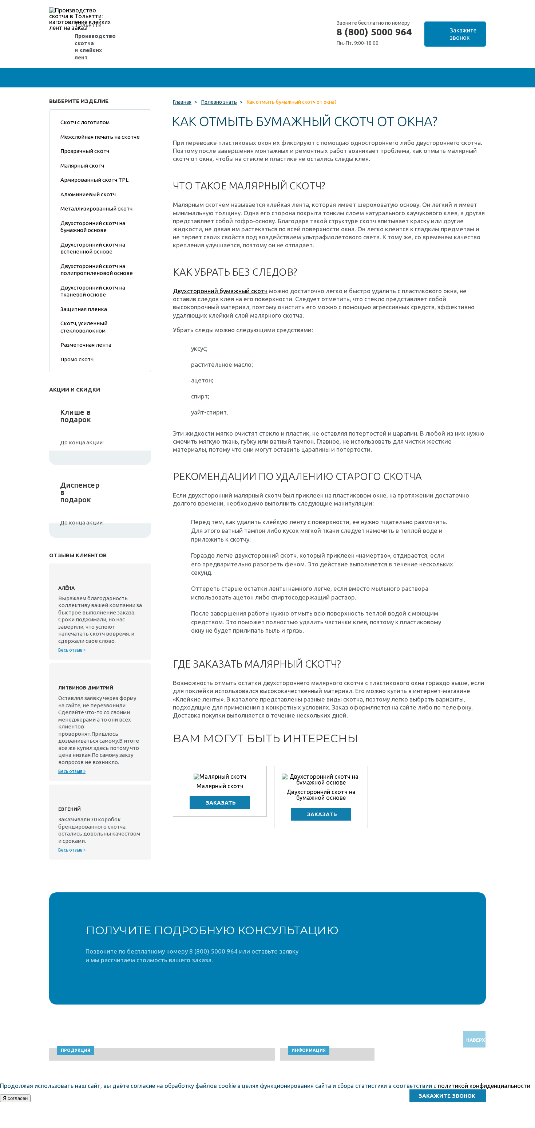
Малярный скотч (220, 786)
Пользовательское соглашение (427, 1124)
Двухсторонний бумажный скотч (220, 290)
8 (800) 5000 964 (374, 32)
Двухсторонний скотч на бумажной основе (321, 795)
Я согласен (15, 1098)
